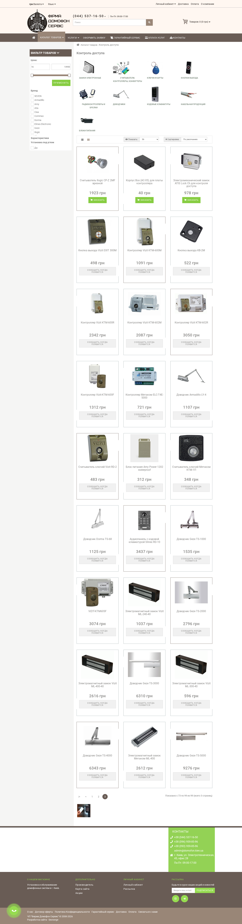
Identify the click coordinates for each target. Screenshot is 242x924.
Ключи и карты (155, 78)
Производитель (84, 884)
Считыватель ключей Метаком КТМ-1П (191, 468)
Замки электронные (90, 78)
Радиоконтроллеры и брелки (93, 106)
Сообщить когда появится (97, 271)
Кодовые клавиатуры (158, 104)
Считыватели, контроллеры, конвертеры (127, 79)
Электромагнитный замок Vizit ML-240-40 (144, 613)
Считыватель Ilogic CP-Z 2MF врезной (97, 182)
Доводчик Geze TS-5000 (191, 755)
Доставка (121, 911)
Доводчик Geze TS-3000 (144, 683)
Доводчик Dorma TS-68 (97, 539)
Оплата (132, 911)
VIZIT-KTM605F (97, 611)
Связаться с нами (148, 911)
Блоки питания (87, 131)
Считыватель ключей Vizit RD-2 (97, 466)
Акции (79, 893)
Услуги (72, 37)
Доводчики (119, 104)
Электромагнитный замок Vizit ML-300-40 (191, 685)
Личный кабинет (133, 884)
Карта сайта (82, 889)
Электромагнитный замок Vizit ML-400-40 (97, 685)
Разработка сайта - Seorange (42, 919)
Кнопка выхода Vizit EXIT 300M (97, 250)
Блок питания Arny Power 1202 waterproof (144, 468)
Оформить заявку (94, 37)
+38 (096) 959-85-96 (186, 841)
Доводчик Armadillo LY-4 (191, 394)
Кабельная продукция (193, 104)
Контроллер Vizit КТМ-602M (144, 322)
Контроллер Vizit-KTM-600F (97, 394)
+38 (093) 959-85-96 (186, 846)
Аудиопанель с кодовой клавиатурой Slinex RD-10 (144, 540)
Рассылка (129, 889)
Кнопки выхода (189, 78)
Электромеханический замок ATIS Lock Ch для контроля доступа (191, 183)
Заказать (99, 200)
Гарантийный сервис (126, 37)
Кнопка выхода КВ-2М (191, 250)
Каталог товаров (50, 37)
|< (79, 796)
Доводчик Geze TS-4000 (97, 755)
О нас (30, 911)
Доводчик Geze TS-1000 (191, 539)
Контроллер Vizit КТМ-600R (97, 322)
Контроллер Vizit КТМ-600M (144, 250)
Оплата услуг (156, 37)
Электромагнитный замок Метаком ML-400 (144, 757)
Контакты (179, 37)
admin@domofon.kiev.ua (188, 850)
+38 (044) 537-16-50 (186, 837)
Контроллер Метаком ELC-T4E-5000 (144, 396)
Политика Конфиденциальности (72, 911)
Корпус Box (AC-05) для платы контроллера (144, 182)
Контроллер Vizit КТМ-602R (191, 322)
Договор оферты (44, 911)
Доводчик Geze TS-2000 (191, 611)
